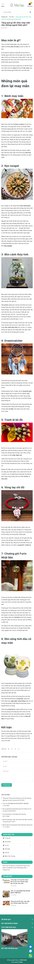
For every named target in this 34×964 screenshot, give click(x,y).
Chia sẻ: (3, 749)
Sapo (21, 962)
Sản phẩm (8, 841)
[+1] (18, 749)
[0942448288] (30, 955)
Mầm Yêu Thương (10, 856)
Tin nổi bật (7, 876)
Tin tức (7, 845)
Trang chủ (8, 838)
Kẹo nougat (8, 246)
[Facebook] (30, 946)
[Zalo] (30, 951)
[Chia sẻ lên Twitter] (12, 749)
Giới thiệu (7, 849)
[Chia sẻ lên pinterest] (15, 749)
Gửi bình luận (6, 785)
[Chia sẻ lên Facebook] (8, 749)
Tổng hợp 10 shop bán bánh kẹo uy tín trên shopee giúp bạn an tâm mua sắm (19, 881)
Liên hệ (7, 852)
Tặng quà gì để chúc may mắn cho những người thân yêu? (15, 24)
